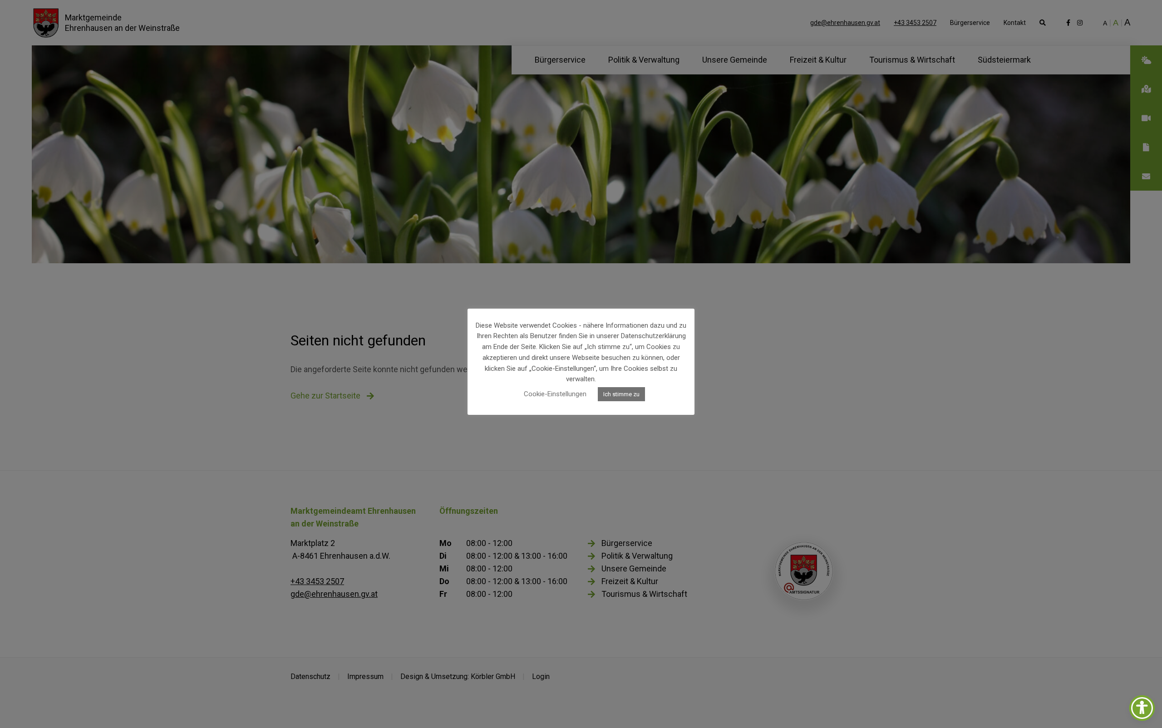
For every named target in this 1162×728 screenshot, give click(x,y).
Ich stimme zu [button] (621, 394)
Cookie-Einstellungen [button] (555, 394)
